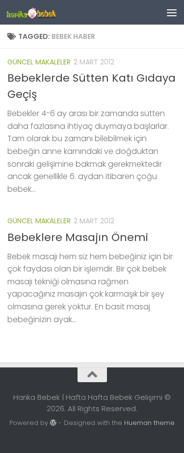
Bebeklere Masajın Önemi (77, 237)
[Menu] (171, 12)
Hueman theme (149, 422)
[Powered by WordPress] (53, 423)
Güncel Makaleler (39, 62)
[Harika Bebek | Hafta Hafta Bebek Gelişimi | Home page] (39, 12)
